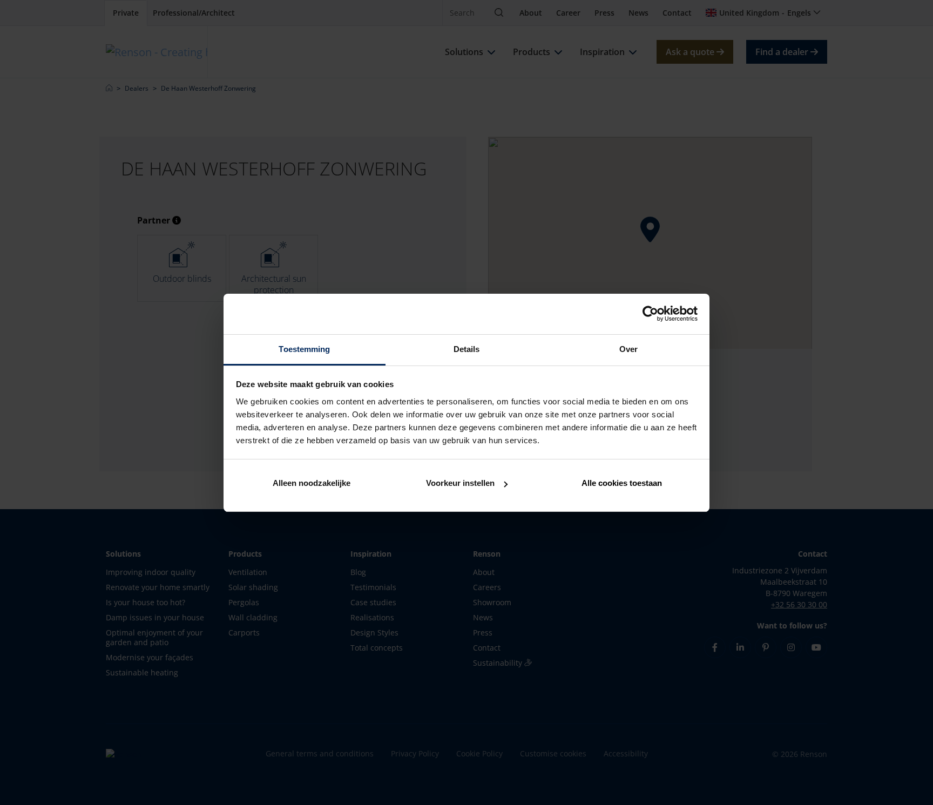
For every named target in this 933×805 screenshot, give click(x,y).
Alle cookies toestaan (622, 483)
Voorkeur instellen (460, 483)
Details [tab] (467, 349)
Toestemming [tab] (304, 349)
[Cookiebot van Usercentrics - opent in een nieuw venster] (650, 314)
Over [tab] (628, 349)
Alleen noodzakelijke (311, 483)
